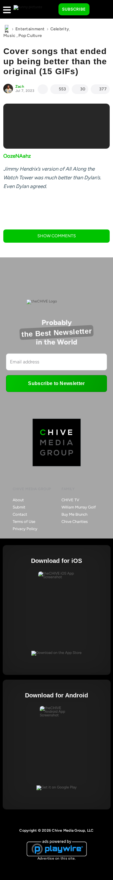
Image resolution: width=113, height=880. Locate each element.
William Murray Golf (78, 507)
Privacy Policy (25, 528)
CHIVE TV (70, 500)
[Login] (99, 10)
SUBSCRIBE (74, 9)
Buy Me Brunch (74, 514)
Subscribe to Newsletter (56, 383)
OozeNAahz (17, 156)
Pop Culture (30, 35)
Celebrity (59, 29)
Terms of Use (24, 521)
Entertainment (30, 29)
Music (9, 35)
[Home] (6, 29)
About (18, 500)
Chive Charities (74, 521)
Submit (19, 507)
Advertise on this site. (56, 858)
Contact (20, 514)
